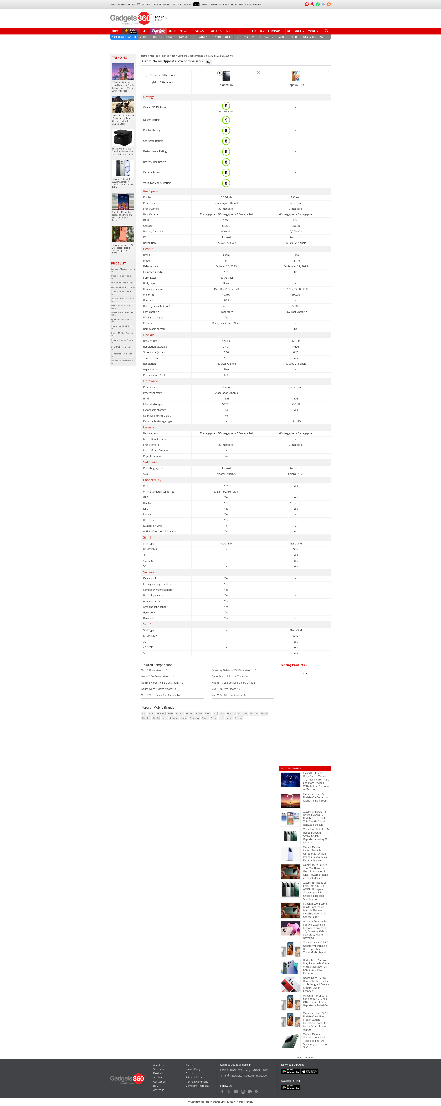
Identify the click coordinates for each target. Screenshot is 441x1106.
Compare (274, 31)
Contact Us (159, 1082)
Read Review (226, 112)
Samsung (194, 718)
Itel (215, 714)
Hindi (233, 1070)
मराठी (265, 1070)
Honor (179, 714)
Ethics (189, 1073)
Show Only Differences (162, 75)
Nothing (254, 714)
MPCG (248, 4)
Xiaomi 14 (226, 85)
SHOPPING (215, 4)
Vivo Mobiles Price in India (123, 287)
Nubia (264, 714)
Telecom (157, 37)
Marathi (257, 4)
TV (236, 37)
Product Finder (250, 31)
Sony (213, 718)
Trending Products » (293, 665)
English (224, 1070)
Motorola (242, 714)
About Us (158, 1065)
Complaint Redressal (197, 1086)
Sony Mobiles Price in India (121, 348)
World (122, 4)
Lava (222, 714)
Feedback (158, 1073)
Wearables (309, 37)
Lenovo (230, 714)
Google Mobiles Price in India (122, 334)
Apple (151, 714)
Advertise (158, 1090)
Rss (256, 1091)
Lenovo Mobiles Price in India (122, 362)
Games (204, 4)
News (184, 31)
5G (321, 37)
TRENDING (119, 57)
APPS (226, 4)
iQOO (207, 714)
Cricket (156, 4)
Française (261, 1076)
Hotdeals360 (266, 37)
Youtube (236, 1091)
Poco (164, 718)
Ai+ (143, 714)
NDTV (113, 4)
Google (161, 714)
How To (170, 37)
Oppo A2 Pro (296, 85)
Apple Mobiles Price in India (121, 320)
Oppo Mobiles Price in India (121, 277)
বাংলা (240, 1070)
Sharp (205, 718)
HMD (170, 714)
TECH (196, 4)
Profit (131, 4)
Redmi (184, 718)
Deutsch (249, 1076)
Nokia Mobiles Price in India (121, 293)
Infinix (199, 714)
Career (189, 1065)
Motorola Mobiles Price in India (123, 300)
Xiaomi (238, 718)
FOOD (166, 4)
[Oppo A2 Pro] (296, 76)
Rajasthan (236, 4)
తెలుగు (256, 1070)
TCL (221, 718)
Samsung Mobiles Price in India (123, 270)
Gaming (183, 37)
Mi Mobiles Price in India (122, 283)
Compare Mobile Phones (190, 56)
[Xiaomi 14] (226, 76)
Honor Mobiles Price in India (121, 355)
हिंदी (138, 4)
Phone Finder (168, 56)
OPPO (156, 718)
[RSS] (329, 4)
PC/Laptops (248, 37)
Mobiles (144, 37)
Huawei (189, 714)
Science (295, 37)
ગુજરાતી (224, 1076)
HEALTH (187, 4)
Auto (172, 31)
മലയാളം (236, 1076)
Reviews (198, 31)
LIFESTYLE (176, 4)
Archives (158, 1078)
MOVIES (146, 4)
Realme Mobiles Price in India (122, 341)
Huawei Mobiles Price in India (122, 327)
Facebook (222, 1091)
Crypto (217, 37)
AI (144, 31)
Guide (230, 31)
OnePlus (146, 718)
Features (215, 31)
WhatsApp (250, 1091)
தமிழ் (247, 1070)
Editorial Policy (194, 1078)
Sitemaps (158, 1069)
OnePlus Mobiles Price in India (122, 314)
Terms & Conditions (197, 1082)
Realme (173, 718)
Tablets (282, 37)
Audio (228, 37)
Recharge (294, 31)
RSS (155, 1086)
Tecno (229, 718)
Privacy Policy (193, 1069)
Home (116, 31)
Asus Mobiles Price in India (120, 307)
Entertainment (200, 37)
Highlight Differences (161, 82)
